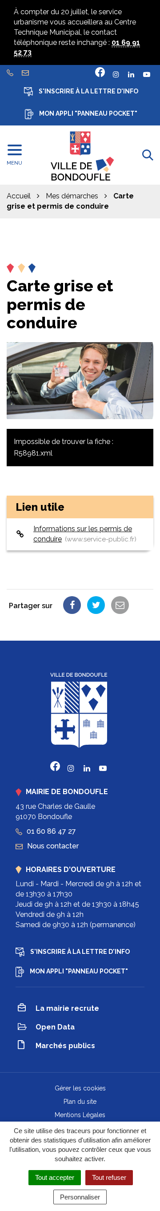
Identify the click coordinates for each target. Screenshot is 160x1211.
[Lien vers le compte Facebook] (100, 72)
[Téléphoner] (11, 72)
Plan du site (80, 1101)
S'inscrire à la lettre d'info (87, 91)
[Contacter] (26, 72)
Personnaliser (80, 1197)
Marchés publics (65, 1045)
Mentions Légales (80, 1114)
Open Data (55, 1027)
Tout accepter (54, 1177)
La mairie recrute (67, 1008)
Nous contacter (52, 846)
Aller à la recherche (33, 15)
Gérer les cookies (80, 1088)
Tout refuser (109, 1177)
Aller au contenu (80, 4)
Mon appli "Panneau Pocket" (87, 113)
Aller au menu (24, 4)
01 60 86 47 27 (50, 831)
